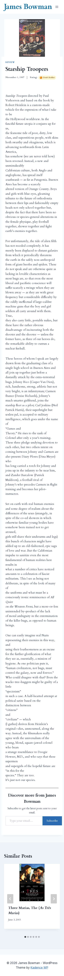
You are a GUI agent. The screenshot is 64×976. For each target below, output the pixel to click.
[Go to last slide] (10, 898)
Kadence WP (39, 967)
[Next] (54, 898)
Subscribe (52, 821)
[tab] (25, 937)
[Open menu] (57, 6)
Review (10, 62)
